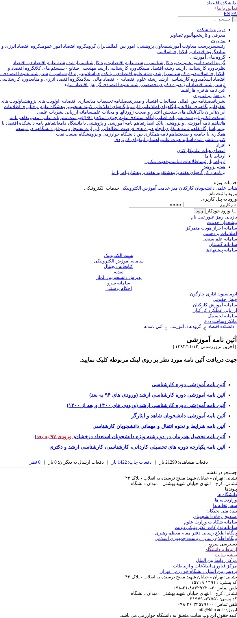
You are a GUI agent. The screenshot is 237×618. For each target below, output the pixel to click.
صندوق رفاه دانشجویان (215, 516)
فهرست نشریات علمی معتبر (56, 117)
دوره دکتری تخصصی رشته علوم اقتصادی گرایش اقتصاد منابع (123, 84)
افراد (220, 145)
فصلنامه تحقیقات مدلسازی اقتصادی (94, 101)
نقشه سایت (226, 554)
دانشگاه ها (227, 494)
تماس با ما (227, 8)
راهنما (186, 90)
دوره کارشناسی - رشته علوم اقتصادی (145, 62)
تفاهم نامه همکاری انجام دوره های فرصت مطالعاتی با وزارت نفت (139, 128)
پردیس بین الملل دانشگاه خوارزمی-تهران (198, 571)
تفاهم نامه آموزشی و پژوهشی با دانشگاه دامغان (99, 123)
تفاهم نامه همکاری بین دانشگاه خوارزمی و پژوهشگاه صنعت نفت (118, 134)
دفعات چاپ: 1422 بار (131, 462)
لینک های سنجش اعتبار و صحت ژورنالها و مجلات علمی (143, 112)
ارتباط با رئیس (212, 161)
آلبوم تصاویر (181, 35)
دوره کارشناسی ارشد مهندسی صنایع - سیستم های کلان (87, 68)
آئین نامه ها (214, 90)
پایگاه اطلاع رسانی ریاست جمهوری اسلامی (196, 538)
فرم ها (198, 90)
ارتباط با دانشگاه (221, 549)
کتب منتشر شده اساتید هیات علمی (193, 139)
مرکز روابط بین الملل (216, 560)
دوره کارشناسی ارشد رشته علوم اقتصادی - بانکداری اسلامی (140, 73)
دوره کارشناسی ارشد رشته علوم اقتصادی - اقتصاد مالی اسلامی (140, 79)
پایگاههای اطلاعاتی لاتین (107, 106)
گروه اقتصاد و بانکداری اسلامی (186, 51)
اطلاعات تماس (186, 161)
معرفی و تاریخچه (209, 35)
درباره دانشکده (211, 29)
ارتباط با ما (215, 155)
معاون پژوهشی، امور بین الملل (138, 46)
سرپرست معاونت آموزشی (191, 46)
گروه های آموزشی (207, 57)
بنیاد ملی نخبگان (221, 510)
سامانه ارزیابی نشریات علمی (64, 112)
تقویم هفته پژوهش (149, 172)
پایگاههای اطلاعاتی (194, 106)
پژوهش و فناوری (209, 95)
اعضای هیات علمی (208, 150)
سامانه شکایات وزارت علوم (210, 521)
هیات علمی (226, 188)
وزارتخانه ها (226, 499)
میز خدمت (168, 188)
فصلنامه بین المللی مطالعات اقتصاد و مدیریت (172, 101)
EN (227, 13)
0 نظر (34, 462)
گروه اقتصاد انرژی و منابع (55, 79)
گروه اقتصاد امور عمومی (63, 46)
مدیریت (218, 40)
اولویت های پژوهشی (41, 101)
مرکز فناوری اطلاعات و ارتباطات (205, 565)
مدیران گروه (98, 46)
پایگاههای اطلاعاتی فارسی (153, 106)
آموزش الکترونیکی (138, 188)
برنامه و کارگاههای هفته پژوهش (195, 172)
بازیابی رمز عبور (221, 216)
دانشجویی (77, 106)
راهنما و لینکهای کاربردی (138, 139)
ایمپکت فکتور (212, 117)
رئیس (220, 46)
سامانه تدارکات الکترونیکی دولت (206, 527)
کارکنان (184, 150)
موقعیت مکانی (159, 161)
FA (234, 13)
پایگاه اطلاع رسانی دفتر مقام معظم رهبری (196, 532)
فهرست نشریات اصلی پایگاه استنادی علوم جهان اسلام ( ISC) (142, 117)
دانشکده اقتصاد (221, 2)
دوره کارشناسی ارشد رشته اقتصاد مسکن (178, 68)
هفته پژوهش (213, 166)
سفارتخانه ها (225, 505)
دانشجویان (204, 188)
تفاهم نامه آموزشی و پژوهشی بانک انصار (183, 123)
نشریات (219, 101)
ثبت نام (198, 216)
